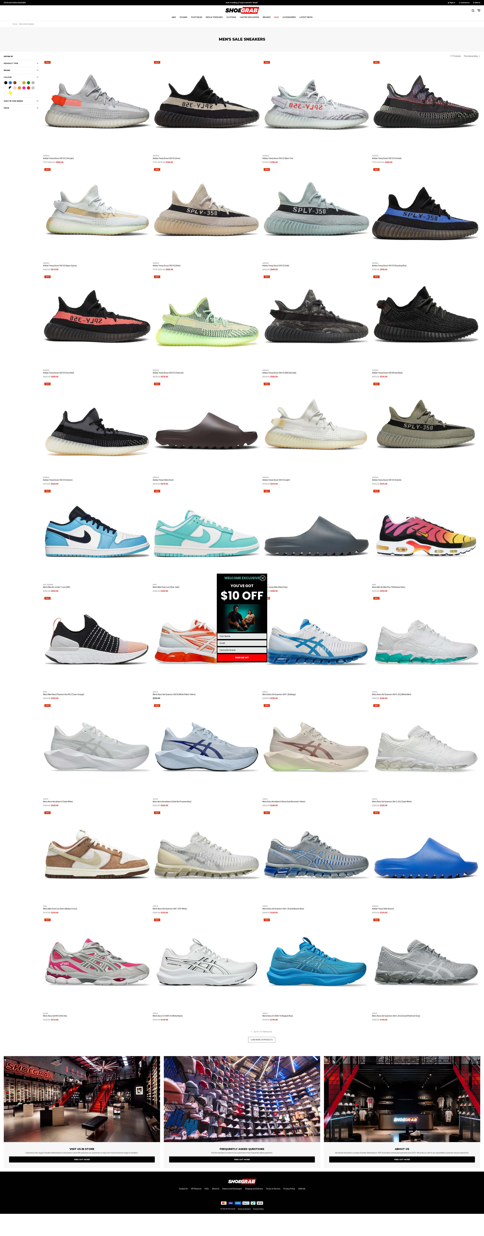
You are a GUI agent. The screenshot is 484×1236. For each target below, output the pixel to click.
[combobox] (241, 650)
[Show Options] (264, 650)
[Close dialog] (262, 578)
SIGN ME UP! (242, 657)
